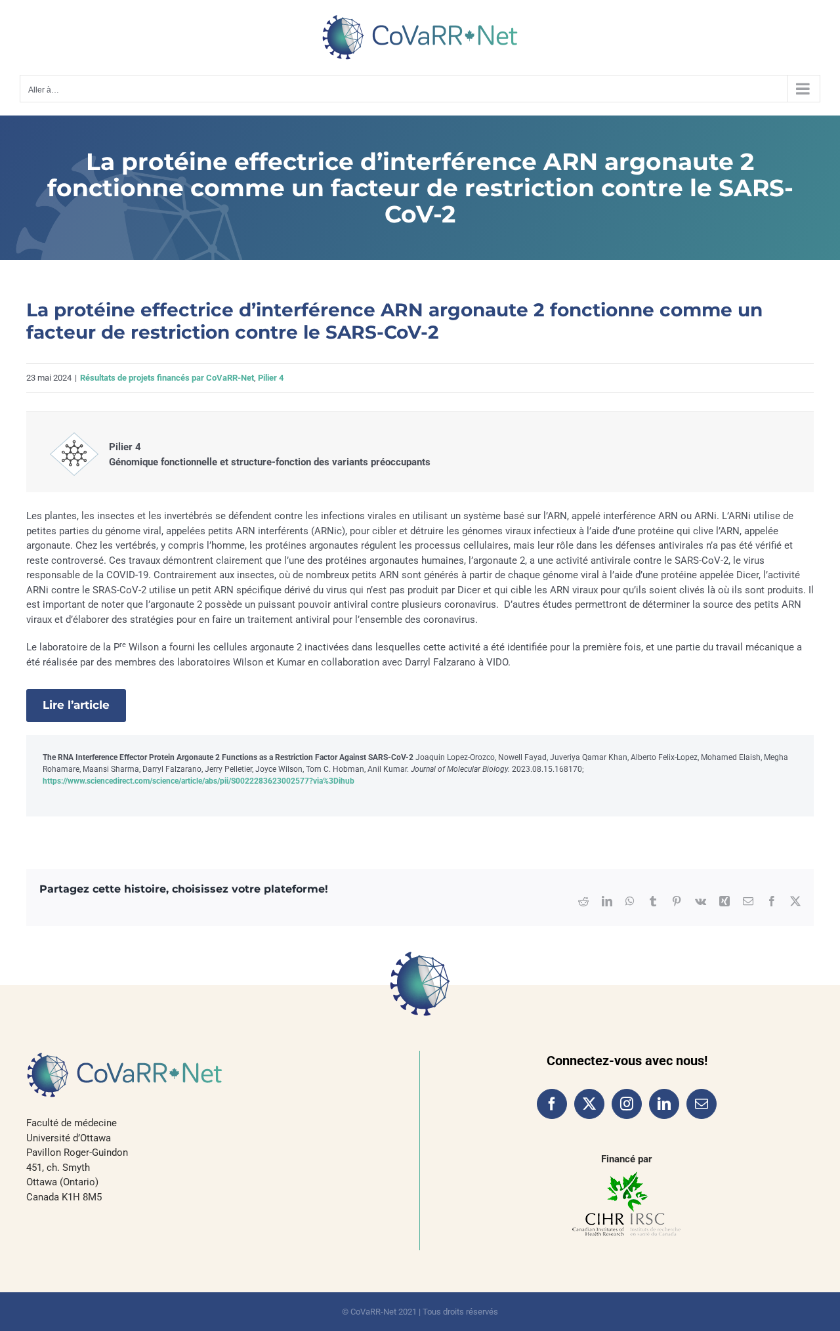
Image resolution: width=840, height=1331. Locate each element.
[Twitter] (589, 1104)
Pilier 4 (271, 378)
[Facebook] (552, 1104)
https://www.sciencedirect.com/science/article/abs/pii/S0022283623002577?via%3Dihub (198, 781)
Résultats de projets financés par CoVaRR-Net (167, 378)
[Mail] (701, 1104)
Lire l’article (76, 704)
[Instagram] (627, 1104)
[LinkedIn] (664, 1104)
